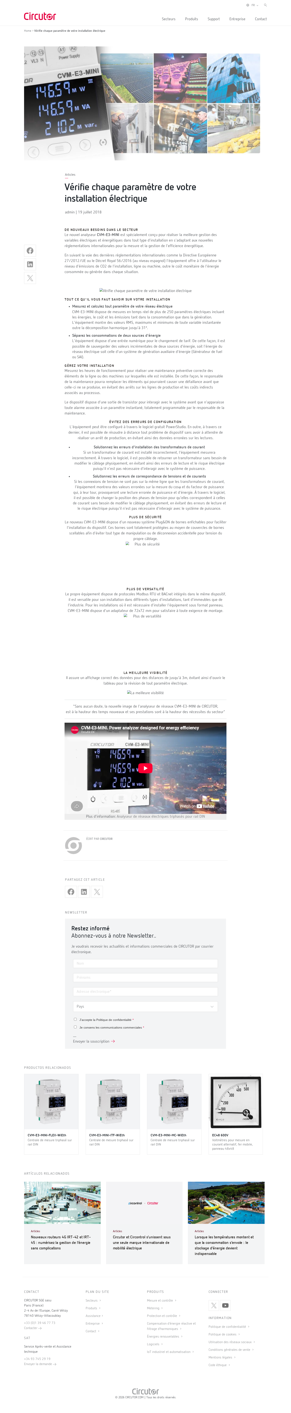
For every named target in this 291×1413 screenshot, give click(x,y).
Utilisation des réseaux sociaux (230, 1342)
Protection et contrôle (162, 1316)
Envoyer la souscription (91, 1041)
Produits (191, 19)
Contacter (31, 1328)
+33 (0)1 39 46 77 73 (39, 1323)
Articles (70, 175)
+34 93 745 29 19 (37, 1359)
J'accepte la (106, 1020)
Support (214, 19)
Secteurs (169, 19)
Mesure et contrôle (160, 1300)
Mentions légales (221, 1357)
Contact (261, 19)
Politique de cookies (223, 1334)
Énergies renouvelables (163, 1336)
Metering (153, 1308)
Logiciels (153, 1344)
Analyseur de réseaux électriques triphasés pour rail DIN (161, 817)
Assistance (93, 1316)
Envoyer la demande (38, 1364)
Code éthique (218, 1365)
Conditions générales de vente (230, 1350)
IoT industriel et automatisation (169, 1352)
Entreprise (237, 19)
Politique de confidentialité (113, 1020)
